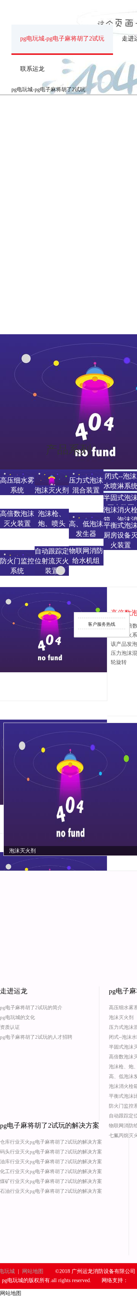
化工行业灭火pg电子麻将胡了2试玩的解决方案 (51, 1171)
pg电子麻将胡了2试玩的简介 (31, 1007)
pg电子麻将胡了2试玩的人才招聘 (36, 1037)
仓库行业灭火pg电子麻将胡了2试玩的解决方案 (51, 1142)
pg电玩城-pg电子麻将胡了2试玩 (62, 38)
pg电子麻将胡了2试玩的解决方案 (49, 1125)
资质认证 (10, 1027)
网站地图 (32, 1271)
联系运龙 (32, 68)
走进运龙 (13, 991)
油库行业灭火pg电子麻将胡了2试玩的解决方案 (51, 1161)
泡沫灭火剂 (121, 1017)
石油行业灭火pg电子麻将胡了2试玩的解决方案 (51, 1191)
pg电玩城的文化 (17, 1017)
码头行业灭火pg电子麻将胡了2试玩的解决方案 (51, 1152)
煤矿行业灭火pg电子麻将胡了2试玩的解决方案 (51, 1181)
